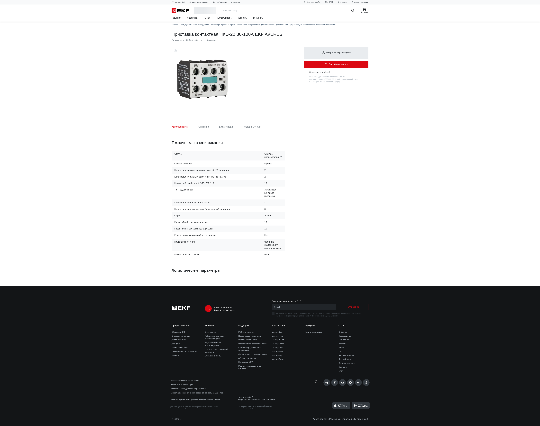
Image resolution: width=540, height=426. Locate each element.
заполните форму (333, 82)
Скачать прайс (313, 2)
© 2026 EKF (178, 419)
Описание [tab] (203, 127)
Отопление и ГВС (213, 356)
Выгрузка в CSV (245, 362)
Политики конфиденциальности (325, 316)
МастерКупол (278, 344)
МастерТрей (277, 347)
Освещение (210, 332)
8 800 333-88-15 (223, 307)
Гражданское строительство (184, 351)
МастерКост (277, 332)
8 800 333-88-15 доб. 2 (333, 79)
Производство (344, 336)
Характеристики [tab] (180, 127)
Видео (341, 347)
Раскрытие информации (181, 384)
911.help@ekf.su (315, 82)
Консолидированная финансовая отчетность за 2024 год (196, 393)
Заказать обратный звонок (224, 310)
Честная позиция (346, 355)
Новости (342, 344)
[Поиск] (352, 10)
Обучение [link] (342, 2)
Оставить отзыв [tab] (252, 127)
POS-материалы (246, 332)
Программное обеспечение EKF (253, 344)
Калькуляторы (224, 18)
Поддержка (192, 18)
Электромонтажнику (198, 2)
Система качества (346, 363)
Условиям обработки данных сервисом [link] (183, 408)
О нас (207, 18)
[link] (326, 382)
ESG (340, 351)
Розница (175, 355)
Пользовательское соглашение (184, 380)
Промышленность (180, 347)
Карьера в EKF (345, 340)
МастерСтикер (278, 359)
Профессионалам (181, 325)
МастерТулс (277, 336)
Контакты (342, 367)
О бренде (342, 332)
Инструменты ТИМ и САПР (250, 340)
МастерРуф (277, 355)
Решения (176, 18)
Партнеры (242, 18)
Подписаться (352, 307)
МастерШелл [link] (278, 340)
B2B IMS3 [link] (329, 2)
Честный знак (344, 359)
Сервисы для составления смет (253, 354)
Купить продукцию (313, 332)
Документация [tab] (226, 127)
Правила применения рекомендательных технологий (195, 400)
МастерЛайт (277, 351)
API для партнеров (247, 358)
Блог (340, 371)
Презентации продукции (249, 336)
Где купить (257, 18)
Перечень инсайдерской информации (188, 389)
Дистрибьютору (219, 2)
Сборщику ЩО (178, 2)
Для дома (235, 2)
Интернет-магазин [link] (360, 2)
